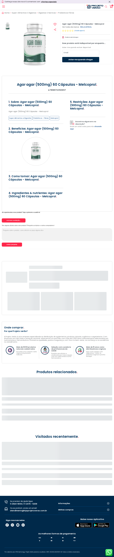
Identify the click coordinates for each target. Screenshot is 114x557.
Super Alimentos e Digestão (20, 118)
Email (66, 53)
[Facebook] (7, 525)
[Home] (94, 6)
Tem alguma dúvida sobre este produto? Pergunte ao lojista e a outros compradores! (28, 225)
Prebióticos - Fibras (41, 118)
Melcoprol (54, 118)
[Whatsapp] (23, 525)
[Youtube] (17, 525)
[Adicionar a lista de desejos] (55, 24)
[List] (3, 6)
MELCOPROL (86, 27)
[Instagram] (12, 525)
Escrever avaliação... (14, 220)
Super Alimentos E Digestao (24, 13)
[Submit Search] (106, 6)
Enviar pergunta (12, 244)
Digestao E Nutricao (47, 13)
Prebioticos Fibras (66, 13)
